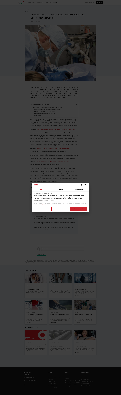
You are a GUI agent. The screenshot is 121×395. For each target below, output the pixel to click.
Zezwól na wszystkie (78, 208)
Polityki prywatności (47, 204)
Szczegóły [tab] (60, 189)
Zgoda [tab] (41, 189)
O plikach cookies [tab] (79, 189)
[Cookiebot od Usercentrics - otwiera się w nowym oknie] (81, 185)
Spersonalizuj (60, 208)
